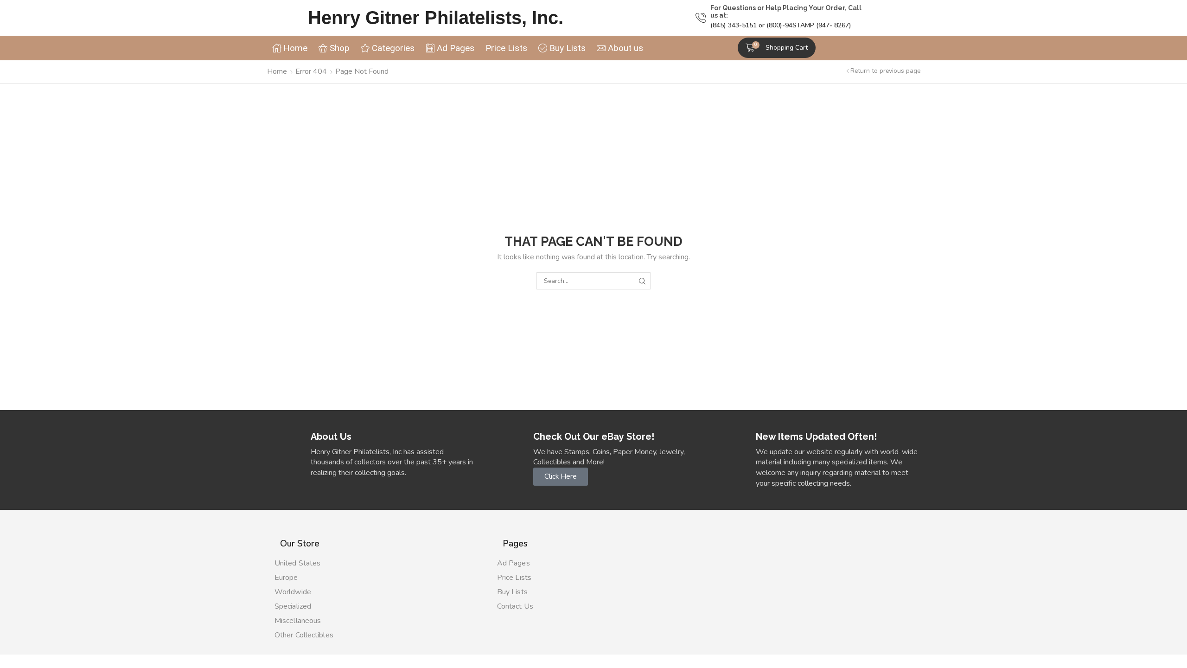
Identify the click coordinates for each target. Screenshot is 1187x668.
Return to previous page (885, 70)
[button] (777, 48)
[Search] (642, 280)
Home (277, 71)
